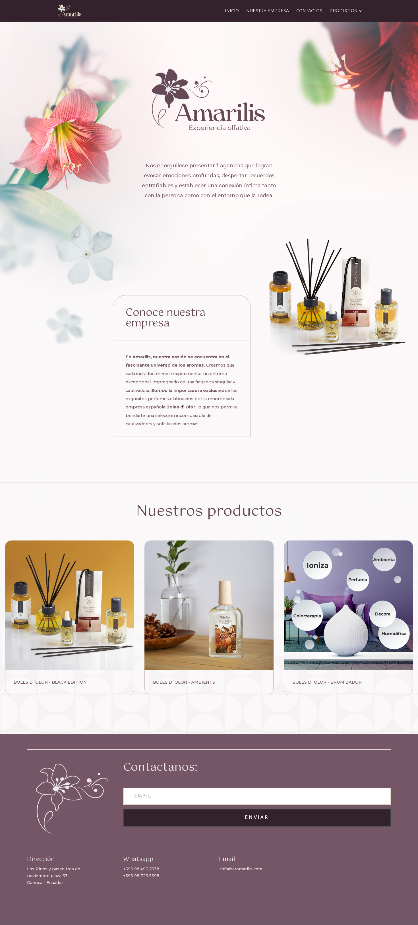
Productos (343, 11)
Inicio (232, 11)
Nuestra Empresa (267, 11)
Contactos (309, 11)
